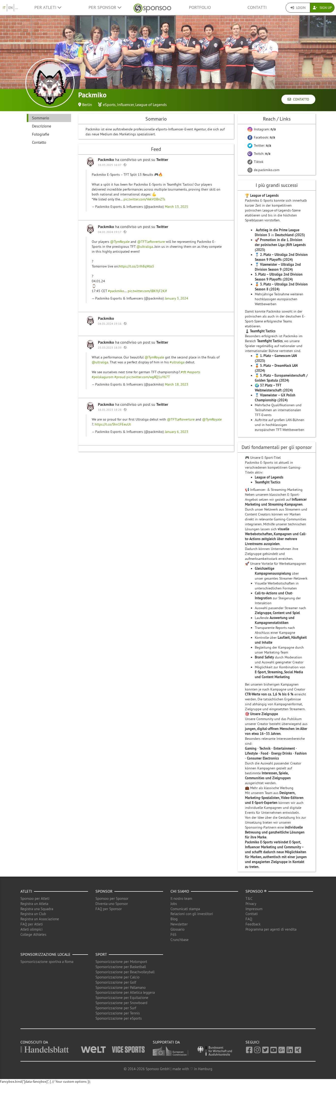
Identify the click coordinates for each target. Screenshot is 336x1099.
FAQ (248, 919)
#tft (183, 372)
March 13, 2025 (176, 206)
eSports (109, 104)
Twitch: (261, 153)
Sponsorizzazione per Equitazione (121, 997)
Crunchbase (179, 939)
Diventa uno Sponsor (111, 903)
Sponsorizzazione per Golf (115, 982)
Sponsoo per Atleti (34, 898)
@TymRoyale (120, 241)
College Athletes (33, 934)
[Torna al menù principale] (152, 7)
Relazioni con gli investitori (191, 913)
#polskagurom (102, 377)
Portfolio (200, 7)
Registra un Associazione (39, 919)
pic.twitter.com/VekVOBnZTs (144, 199)
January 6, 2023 (176, 431)
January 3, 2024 (176, 298)
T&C (249, 898)
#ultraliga (177, 362)
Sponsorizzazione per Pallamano (120, 987)
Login (300, 7)
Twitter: (262, 145)
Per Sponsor (103, 7)
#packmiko (116, 291)
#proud (119, 377)
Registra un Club (33, 913)
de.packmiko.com (266, 170)
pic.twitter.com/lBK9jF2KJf (147, 291)
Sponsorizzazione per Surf (115, 1008)
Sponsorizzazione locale (45, 954)
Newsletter (179, 924)
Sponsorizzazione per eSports (118, 1018)
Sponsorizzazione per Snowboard (121, 1002)
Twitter (162, 159)
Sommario (40, 117)
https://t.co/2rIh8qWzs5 (136, 266)
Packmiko (106, 159)
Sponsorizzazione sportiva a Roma (46, 961)
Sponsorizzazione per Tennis (117, 1013)
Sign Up (325, 7)
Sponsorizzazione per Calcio (117, 977)
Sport (101, 954)
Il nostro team (181, 898)
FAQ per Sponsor (108, 908)
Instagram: (264, 129)
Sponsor (104, 891)
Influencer (125, 104)
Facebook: (264, 137)
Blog (174, 919)
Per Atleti (46, 7)
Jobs (173, 903)
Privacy (250, 903)
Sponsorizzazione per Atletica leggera (125, 992)
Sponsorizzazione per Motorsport (121, 961)
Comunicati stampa (185, 908)
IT (4, 7)
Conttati (251, 913)
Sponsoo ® (256, 891)
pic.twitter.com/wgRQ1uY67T (148, 377)
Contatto (300, 99)
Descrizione (41, 126)
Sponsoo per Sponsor (111, 898)
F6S (173, 934)
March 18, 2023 (176, 384)
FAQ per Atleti (31, 924)
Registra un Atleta (34, 903)
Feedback (252, 924)
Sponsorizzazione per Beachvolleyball (124, 972)
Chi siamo (179, 891)
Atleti (26, 891)
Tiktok (258, 162)
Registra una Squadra (36, 908)
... (16, 7)
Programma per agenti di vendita (270, 929)
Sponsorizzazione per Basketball (120, 966)
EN (10, 7)
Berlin (87, 104)
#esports (193, 372)
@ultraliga (145, 246)
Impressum (253, 908)
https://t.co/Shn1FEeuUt (113, 424)
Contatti (257, 7)
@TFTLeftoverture (151, 241)
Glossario (177, 929)
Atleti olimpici (31, 929)
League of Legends (151, 104)
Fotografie (40, 134)
